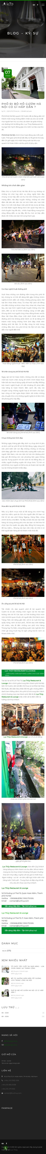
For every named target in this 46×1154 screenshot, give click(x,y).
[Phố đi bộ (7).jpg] (23, 582)
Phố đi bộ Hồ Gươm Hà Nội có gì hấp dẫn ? (27, 991)
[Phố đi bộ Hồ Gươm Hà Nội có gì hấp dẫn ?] (5, 993)
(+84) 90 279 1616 (8, 1089)
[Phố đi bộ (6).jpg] (23, 549)
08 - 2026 (5, 1013)
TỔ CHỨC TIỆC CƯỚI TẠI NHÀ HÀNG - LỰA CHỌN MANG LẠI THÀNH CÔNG (27, 967)
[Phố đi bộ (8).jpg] (23, 649)
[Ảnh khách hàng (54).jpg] (23, 769)
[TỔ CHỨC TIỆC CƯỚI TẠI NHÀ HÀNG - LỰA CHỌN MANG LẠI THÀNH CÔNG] (5, 969)
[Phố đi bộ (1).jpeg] (23, 348)
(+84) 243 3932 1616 (11, 1080)
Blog (4, 951)
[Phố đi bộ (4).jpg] (23, 268)
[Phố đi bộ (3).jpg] (23, 161)
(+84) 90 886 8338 (9, 1085)
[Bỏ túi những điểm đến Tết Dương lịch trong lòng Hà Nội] (5, 981)
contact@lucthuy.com (13, 1093)
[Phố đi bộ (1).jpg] (23, 234)
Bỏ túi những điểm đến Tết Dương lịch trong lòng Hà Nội (26, 979)
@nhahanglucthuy (10, 1041)
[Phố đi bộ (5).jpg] (23, 485)
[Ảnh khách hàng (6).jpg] (23, 831)
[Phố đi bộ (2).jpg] (23, 417)
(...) (17, 1008)
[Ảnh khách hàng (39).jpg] (23, 719)
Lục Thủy (14, 1150)
